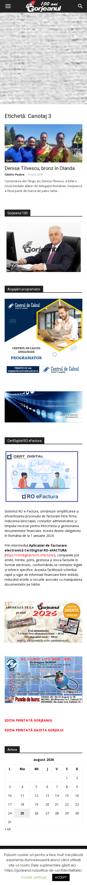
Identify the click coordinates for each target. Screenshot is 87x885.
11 (22, 795)
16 (77, 795)
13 (47, 795)
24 (10, 813)
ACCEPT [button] (61, 877)
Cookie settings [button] (33, 877)
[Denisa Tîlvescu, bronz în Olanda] (43, 143)
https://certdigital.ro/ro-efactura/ (30, 555)
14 (57, 795)
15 (67, 795)
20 (47, 804)
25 (22, 813)
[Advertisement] (43, 58)
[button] (7, 6)
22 (67, 804)
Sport (9, 160)
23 (77, 804)
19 (36, 804)
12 (36, 795)
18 (22, 804)
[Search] (80, 6)
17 (10, 804)
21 (57, 804)
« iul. (8, 829)
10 (10, 795)
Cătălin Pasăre (14, 174)
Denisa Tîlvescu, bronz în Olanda (40, 168)
